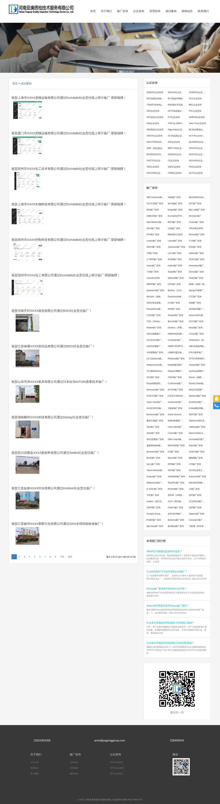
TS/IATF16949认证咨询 (156, 105)
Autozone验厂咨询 (197, 476)
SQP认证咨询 (174, 167)
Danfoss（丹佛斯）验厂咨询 (177, 327)
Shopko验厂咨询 (175, 315)
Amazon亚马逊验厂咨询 (198, 315)
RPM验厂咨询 (174, 464)
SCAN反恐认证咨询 (177, 136)
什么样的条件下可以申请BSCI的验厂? (166, 571)
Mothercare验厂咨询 (156, 483)
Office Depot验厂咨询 (177, 439)
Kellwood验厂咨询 (197, 396)
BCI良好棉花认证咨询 (198, 129)
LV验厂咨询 (194, 489)
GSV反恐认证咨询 (155, 117)
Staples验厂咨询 (196, 514)
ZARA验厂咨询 (153, 507)
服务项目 (74, 773)
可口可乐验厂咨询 (155, 203)
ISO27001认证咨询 (198, 154)
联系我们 (203, 11)
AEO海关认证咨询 (155, 129)
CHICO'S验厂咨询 (155, 396)
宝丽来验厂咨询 (175, 408)
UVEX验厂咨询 (154, 315)
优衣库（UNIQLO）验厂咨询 (177, 495)
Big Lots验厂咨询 (197, 210)
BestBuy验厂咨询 (176, 526)
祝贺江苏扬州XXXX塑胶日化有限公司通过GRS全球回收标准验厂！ (58, 523)
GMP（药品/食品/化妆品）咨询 (156, 148)
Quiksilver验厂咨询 (155, 290)
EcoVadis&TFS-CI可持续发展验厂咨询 (177, 216)
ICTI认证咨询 (174, 117)
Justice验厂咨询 (154, 476)
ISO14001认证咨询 (176, 92)
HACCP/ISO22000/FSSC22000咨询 (156, 142)
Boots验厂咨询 (153, 458)
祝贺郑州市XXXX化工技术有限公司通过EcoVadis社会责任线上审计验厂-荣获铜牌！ (69, 168)
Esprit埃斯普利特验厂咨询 (156, 383)
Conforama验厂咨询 (177, 383)
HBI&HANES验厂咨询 (177, 334)
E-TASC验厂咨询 (154, 489)
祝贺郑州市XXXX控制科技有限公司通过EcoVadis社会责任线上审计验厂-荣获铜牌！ (69, 239)
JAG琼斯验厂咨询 (155, 352)
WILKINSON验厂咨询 (198, 483)
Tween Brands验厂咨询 (156, 470)
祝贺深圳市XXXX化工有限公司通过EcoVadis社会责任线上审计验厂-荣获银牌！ (66, 275)
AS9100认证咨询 (154, 136)
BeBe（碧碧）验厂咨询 (198, 284)
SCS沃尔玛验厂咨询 (156, 340)
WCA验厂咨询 (153, 228)
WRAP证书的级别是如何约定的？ (164, 551)
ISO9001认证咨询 (155, 92)
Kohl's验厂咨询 (154, 247)
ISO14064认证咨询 (198, 160)
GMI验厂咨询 (195, 303)
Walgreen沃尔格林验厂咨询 (156, 365)
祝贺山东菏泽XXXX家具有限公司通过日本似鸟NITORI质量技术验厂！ (60, 381)
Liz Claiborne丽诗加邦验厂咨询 (156, 358)
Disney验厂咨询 (196, 272)
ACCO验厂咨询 (196, 321)
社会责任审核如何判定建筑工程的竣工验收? (170, 622)
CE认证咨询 (173, 160)
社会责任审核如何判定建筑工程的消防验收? (170, 642)
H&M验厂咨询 (174, 197)
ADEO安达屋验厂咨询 (156, 303)
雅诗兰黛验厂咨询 (155, 420)
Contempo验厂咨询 (177, 340)
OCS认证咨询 (195, 98)
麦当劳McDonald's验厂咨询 (198, 197)
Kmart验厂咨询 (196, 327)
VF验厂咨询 (152, 253)
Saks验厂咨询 (153, 433)
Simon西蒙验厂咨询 (156, 334)
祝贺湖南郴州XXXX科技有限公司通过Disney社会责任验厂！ (53, 417)
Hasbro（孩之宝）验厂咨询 (156, 501)
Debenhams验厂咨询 (177, 296)
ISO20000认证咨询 (198, 148)
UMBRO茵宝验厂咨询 (177, 352)
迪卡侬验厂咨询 (175, 203)
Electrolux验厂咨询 (155, 414)
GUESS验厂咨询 (196, 452)
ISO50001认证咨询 (176, 154)
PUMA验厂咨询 (154, 520)
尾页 (70, 556)
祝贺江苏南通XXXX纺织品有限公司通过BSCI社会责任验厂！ (53, 346)
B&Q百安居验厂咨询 (198, 389)
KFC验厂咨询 (195, 203)
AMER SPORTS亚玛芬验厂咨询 (177, 346)
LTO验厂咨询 (195, 464)
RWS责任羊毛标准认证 (177, 105)
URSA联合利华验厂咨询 (198, 228)
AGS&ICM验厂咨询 (198, 309)
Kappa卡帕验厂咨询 (177, 371)
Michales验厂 (195, 216)
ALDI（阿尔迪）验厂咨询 (177, 501)
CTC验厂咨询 (195, 296)
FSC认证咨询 (195, 111)
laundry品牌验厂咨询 (198, 371)
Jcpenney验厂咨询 (176, 247)
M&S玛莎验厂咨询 (176, 445)
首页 (93, 11)
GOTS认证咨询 (117, 768)
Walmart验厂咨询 (176, 278)
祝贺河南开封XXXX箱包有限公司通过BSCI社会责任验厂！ (52, 310)
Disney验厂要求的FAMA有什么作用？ (166, 588)
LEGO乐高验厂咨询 (156, 346)
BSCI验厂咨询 (174, 222)
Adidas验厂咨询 (196, 253)
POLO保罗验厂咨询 (198, 352)
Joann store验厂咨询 (156, 402)
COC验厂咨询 (174, 284)
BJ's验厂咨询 (153, 210)
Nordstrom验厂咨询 (198, 402)
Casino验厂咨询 (175, 433)
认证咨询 (138, 11)
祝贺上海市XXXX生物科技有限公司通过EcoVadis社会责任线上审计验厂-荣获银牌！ (69, 204)
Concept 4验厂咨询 (198, 520)
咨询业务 (74, 762)
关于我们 (106, 11)
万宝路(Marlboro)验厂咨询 (156, 371)
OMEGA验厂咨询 (154, 216)
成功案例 (171, 11)
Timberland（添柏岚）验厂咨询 (198, 340)
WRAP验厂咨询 (154, 284)
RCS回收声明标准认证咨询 (177, 98)
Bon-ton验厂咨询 (175, 321)
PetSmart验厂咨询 (176, 358)
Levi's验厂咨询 (174, 253)
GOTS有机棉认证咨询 (177, 111)
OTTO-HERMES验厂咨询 (198, 358)
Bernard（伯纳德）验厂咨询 (156, 296)
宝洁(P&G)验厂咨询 (198, 501)
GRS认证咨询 (153, 111)
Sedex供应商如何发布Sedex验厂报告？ (167, 605)
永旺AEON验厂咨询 (177, 514)
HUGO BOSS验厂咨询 (156, 408)
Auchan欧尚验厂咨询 (198, 439)
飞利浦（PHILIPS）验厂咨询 (198, 526)
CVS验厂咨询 (195, 241)
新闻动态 (187, 11)
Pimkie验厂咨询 (154, 327)
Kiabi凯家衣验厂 (175, 365)
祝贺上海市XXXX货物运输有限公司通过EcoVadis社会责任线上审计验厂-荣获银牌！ (69, 97)
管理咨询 (154, 11)
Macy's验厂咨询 (175, 458)
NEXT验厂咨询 (196, 414)
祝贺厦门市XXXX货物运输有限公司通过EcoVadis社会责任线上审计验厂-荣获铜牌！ (69, 133)
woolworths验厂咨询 (177, 402)
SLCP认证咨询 (196, 173)
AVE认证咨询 (174, 142)
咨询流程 (74, 768)
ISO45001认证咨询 (198, 92)
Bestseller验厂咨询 (155, 452)
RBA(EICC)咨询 (175, 234)
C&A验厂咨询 (174, 228)
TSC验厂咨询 (153, 495)
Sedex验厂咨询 (196, 278)
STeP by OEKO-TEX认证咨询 (177, 123)
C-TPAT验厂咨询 (154, 259)
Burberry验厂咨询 (176, 520)
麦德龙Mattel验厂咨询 (156, 445)
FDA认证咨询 (195, 167)
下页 (62, 556)
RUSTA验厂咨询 (175, 389)
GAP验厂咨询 (195, 507)
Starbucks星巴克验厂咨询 (198, 420)
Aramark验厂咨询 (197, 365)
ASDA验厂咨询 (175, 377)
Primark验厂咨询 (196, 234)
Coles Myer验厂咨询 (177, 427)
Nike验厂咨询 (153, 427)
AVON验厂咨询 (175, 259)
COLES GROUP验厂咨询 (177, 396)
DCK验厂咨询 (153, 377)
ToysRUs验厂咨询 (176, 483)
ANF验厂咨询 (174, 309)
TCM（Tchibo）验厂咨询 (156, 321)
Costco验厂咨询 (196, 222)
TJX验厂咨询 (152, 272)
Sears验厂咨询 (153, 265)
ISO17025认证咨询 (155, 160)
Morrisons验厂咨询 (155, 389)
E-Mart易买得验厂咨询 (198, 408)
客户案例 (34, 773)
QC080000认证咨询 (198, 142)
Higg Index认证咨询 (177, 129)
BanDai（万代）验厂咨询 (177, 290)
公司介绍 (34, 762)
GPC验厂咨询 (174, 470)
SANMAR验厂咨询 (176, 476)
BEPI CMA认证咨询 (177, 148)
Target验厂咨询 (175, 272)
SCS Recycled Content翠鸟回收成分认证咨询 (198, 136)
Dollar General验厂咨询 (177, 414)
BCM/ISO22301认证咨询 (156, 154)
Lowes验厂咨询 (154, 241)
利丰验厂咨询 (195, 247)
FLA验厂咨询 (174, 303)
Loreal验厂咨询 (175, 241)
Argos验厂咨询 (196, 445)
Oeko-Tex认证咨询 (197, 123)
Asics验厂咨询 (153, 464)
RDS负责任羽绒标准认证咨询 (156, 98)
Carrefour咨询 (153, 278)
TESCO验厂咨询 (196, 259)
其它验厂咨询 (195, 495)
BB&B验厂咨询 (196, 458)
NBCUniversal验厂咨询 (156, 197)
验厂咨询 (122, 11)
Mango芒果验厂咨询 (198, 290)
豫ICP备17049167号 (133, 799)
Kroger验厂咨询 (175, 210)
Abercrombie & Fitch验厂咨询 (198, 433)
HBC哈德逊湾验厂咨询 (198, 346)
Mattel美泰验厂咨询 (177, 420)
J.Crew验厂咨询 (196, 334)
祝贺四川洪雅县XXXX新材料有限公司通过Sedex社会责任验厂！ (56, 452)
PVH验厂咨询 (153, 234)
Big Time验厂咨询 (155, 526)
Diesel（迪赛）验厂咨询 (198, 377)
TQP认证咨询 (153, 167)
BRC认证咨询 (195, 105)
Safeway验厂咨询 (197, 427)
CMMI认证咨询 (175, 173)
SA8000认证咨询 (197, 117)
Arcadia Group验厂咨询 (156, 514)
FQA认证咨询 (153, 123)
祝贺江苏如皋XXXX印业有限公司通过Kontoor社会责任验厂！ (54, 488)
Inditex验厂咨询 (175, 265)
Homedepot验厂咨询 (198, 265)
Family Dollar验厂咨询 (198, 383)
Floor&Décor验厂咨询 (156, 309)
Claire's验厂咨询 (175, 507)
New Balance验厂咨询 (156, 222)
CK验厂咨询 (173, 452)
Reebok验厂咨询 (175, 489)
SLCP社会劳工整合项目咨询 (198, 470)
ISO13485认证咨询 (155, 173)
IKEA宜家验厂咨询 (155, 439)
